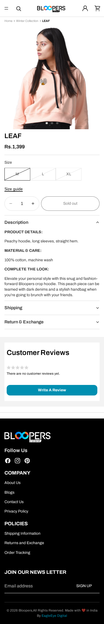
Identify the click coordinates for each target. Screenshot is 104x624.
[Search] (18, 8)
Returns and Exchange (24, 543)
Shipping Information (22, 533)
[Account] (85, 8)
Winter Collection (27, 21)
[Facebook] (7, 460)
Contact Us (14, 502)
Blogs (9, 492)
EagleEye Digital (54, 616)
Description (16, 222)
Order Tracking (17, 552)
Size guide (13, 189)
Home (8, 21)
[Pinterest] (27, 460)
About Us (12, 483)
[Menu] (6, 8)
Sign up (84, 586)
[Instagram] (17, 460)
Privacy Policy (16, 511)
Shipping (13, 307)
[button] (52, 390)
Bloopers (25, 610)
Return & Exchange (24, 321)
